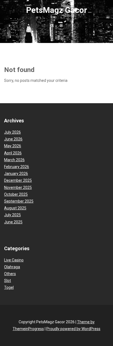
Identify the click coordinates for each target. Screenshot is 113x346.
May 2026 (12, 146)
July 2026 (12, 132)
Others (10, 274)
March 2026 (14, 160)
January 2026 (16, 173)
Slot (7, 280)
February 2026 (16, 167)
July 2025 (12, 215)
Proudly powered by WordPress (73, 329)
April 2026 (13, 153)
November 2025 (18, 187)
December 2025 (18, 180)
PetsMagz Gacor (56, 10)
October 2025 (16, 194)
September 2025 (18, 201)
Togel (9, 287)
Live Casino (14, 260)
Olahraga (12, 267)
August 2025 (15, 208)
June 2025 (13, 222)
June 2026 (13, 139)
